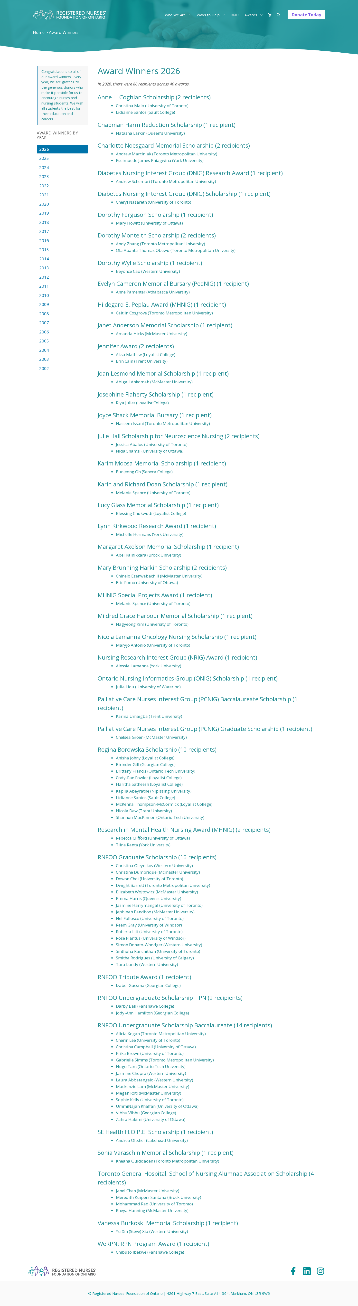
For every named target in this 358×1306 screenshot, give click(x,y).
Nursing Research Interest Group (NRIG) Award (161, 657)
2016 (44, 240)
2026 (44, 149)
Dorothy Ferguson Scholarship (138, 214)
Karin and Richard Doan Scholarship (146, 484)
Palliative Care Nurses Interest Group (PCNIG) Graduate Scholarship (188, 729)
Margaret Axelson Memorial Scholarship (151, 546)
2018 (44, 222)
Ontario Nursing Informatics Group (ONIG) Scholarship (171, 678)
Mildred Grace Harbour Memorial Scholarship (158, 616)
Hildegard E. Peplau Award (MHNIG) (145, 304)
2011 (44, 286)
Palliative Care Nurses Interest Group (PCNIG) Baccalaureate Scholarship (194, 699)
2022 (44, 186)
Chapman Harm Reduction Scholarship (150, 125)
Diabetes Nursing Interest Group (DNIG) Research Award (173, 173)
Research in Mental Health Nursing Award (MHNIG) (166, 829)
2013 (44, 268)
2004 (44, 350)
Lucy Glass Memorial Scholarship (141, 505)
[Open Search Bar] (278, 15)
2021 (44, 195)
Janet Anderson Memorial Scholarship (148, 325)
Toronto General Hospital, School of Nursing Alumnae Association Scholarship (202, 1173)
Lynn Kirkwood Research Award (140, 526)
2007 (44, 322)
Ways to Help (208, 14)
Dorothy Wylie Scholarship (133, 263)
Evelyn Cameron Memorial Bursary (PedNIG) (156, 283)
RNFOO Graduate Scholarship (137, 857)
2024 (44, 167)
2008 (44, 313)
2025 (44, 158)
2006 (44, 332)
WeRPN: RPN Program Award (137, 1244)
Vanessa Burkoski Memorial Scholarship (151, 1223)
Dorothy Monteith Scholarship (138, 235)
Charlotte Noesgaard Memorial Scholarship (156, 145)
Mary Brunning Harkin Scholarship (144, 567)
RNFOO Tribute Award (128, 977)
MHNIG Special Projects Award (138, 595)
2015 (44, 249)
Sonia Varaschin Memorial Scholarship (149, 1152)
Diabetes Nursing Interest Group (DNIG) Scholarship (167, 193)
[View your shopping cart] (270, 15)
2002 (44, 368)
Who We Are (175, 14)
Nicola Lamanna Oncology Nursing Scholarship (160, 637)
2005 (44, 341)
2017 (44, 231)
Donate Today (306, 15)
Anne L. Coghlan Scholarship (136, 97)
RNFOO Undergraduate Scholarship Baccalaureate (165, 1025)
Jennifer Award (118, 346)
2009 (44, 304)
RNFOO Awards (244, 14)
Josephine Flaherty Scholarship (139, 394)
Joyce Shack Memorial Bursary (138, 415)
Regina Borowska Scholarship (137, 749)
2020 (44, 204)
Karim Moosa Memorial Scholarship (145, 463)
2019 (44, 213)
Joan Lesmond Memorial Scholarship (146, 373)
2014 (44, 259)
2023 (44, 176)
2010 (44, 295)
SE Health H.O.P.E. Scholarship (138, 1132)
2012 (44, 277)
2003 (44, 359)
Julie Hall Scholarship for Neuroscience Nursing (160, 436)
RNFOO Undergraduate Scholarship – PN (152, 998)
